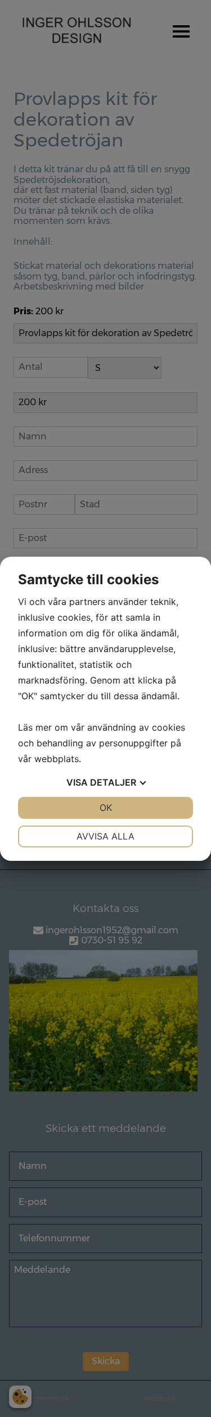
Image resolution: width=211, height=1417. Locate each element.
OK (106, 807)
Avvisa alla (105, 836)
